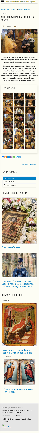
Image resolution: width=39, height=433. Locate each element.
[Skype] (17, 157)
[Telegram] (19, 157)
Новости (13, 10)
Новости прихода (24, 10)
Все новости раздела (29, 164)
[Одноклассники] (5, 157)
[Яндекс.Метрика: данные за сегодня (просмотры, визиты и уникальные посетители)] (6, 425)
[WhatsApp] (14, 157)
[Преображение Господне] (19, 220)
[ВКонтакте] (3, 157)
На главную (5, 10)
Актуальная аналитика (10, 185)
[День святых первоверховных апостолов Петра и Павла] (19, 372)
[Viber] (11, 157)
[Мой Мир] (8, 157)
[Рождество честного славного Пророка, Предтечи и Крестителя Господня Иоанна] (19, 324)
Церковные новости (9, 182)
